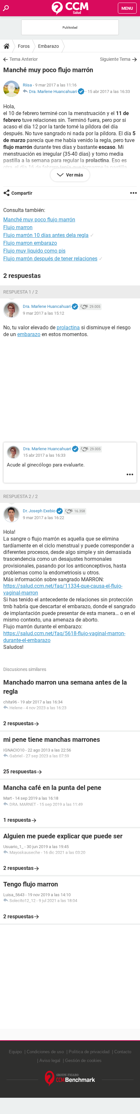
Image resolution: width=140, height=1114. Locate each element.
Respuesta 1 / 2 (20, 292)
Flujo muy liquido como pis (34, 251)
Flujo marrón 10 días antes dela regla (46, 235)
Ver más (74, 174)
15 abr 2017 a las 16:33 (109, 91)
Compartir (21, 193)
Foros (24, 46)
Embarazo (48, 46)
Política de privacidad (89, 1051)
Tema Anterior (23, 59)
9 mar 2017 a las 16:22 (43, 517)
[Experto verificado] (81, 91)
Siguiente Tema (115, 59)
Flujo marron (18, 227)
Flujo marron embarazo (30, 243)
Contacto (122, 1051)
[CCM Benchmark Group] (70, 1079)
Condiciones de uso (45, 1051)
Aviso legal (49, 1060)
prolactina (68, 327)
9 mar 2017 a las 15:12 (43, 313)
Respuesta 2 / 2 (20, 496)
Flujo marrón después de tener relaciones (50, 259)
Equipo (15, 1051)
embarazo (28, 334)
